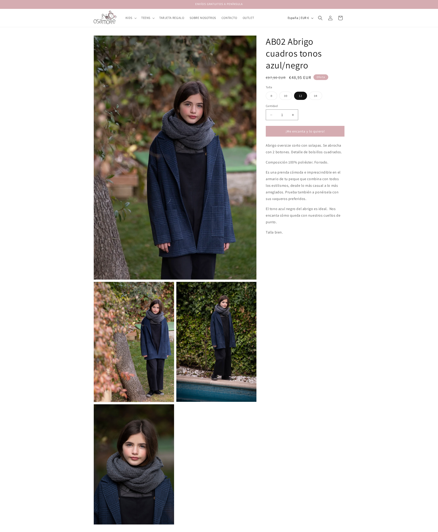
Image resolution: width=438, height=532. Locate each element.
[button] (130, 18)
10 (288, 96)
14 (318, 96)
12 (300, 96)
